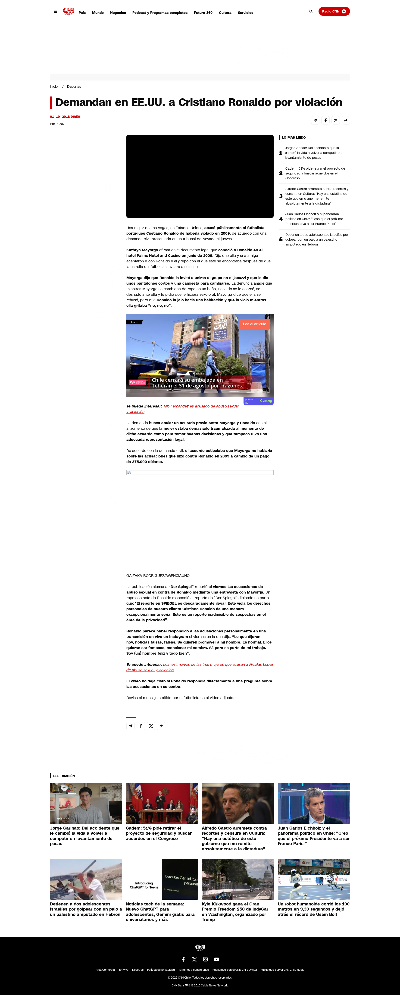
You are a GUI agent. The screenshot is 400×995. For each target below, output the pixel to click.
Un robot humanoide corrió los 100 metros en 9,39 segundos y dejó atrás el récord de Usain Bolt (314, 909)
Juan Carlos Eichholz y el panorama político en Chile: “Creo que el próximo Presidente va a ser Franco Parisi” (314, 219)
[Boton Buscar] (311, 11)
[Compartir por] (346, 120)
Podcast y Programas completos (160, 12)
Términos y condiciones (193, 970)
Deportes (74, 86)
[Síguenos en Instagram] (205, 959)
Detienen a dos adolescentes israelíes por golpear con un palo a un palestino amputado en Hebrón (316, 239)
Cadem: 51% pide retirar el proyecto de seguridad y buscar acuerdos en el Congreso (315, 173)
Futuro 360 (203, 12)
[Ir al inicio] (68, 11)
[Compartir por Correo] (315, 120)
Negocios (118, 12)
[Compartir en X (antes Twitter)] (335, 120)
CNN (60, 123)
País (82, 12)
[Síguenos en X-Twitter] (194, 959)
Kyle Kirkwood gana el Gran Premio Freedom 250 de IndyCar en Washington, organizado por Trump (235, 912)
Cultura (225, 12)
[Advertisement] (84, 400)
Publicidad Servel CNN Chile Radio (282, 970)
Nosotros (138, 970)
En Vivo (123, 970)
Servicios (245, 12)
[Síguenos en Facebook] (183, 959)
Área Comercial (106, 970)
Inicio (54, 86)
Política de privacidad (161, 970)
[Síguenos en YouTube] (216, 959)
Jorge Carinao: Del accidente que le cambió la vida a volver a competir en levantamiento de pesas (313, 153)
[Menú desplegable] (55, 11)
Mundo (98, 12)
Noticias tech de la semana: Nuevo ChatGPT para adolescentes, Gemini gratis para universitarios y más (160, 912)
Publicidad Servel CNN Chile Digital (234, 970)
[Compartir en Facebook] (325, 120)
